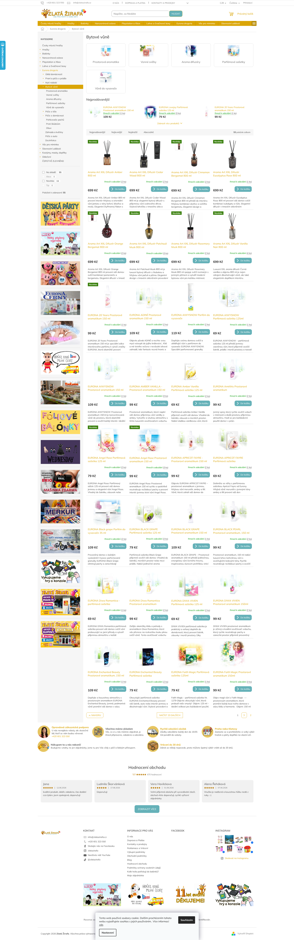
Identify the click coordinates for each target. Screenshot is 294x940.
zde (101, 924)
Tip (49, 185)
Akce (50, 176)
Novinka (52, 180)
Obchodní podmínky (137, 855)
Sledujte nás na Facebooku (101, 846)
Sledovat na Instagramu (236, 858)
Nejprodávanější (97, 132)
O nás (116, 3)
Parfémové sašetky (55, 103)
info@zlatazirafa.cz (97, 837)
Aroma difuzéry (53, 99)
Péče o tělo (50, 111)
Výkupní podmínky (136, 852)
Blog (129, 859)
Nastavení (108, 932)
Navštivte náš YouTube (99, 855)
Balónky (46, 53)
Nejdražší (132, 132)
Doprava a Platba (135, 3)
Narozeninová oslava (52, 57)
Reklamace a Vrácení (137, 848)
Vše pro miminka (50, 144)
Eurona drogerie (50, 70)
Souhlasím (187, 920)
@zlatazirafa (94, 859)
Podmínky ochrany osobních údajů (144, 867)
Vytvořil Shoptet (245, 933)
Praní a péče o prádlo (55, 78)
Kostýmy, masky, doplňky (54, 152)
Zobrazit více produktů (168, 123)
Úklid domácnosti (53, 74)
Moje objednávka (135, 875)
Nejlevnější (116, 132)
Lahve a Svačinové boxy (54, 66)
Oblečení (46, 156)
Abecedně (149, 132)
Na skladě (53, 172)
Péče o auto (51, 136)
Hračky (45, 49)
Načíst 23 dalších (169, 715)
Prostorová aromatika (56, 91)
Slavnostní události (51, 148)
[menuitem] (51, 23)
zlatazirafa (93, 850)
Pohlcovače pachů (55, 119)
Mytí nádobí (51, 82)
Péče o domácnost (54, 115)
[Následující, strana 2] (244, 715)
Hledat (176, 13)
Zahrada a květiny (54, 132)
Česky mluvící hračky (52, 45)
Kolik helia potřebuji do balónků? (143, 871)
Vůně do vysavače (55, 107)
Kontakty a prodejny (163, 3)
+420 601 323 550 (61, 736)
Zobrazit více (147, 809)
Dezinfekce (50, 140)
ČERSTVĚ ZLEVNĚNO (53, 161)
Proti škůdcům (53, 123)
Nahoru (96, 715)
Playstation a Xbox (51, 62)
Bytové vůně (51, 86)
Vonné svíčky (52, 95)
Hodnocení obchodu (147, 767)
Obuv (48, 128)
